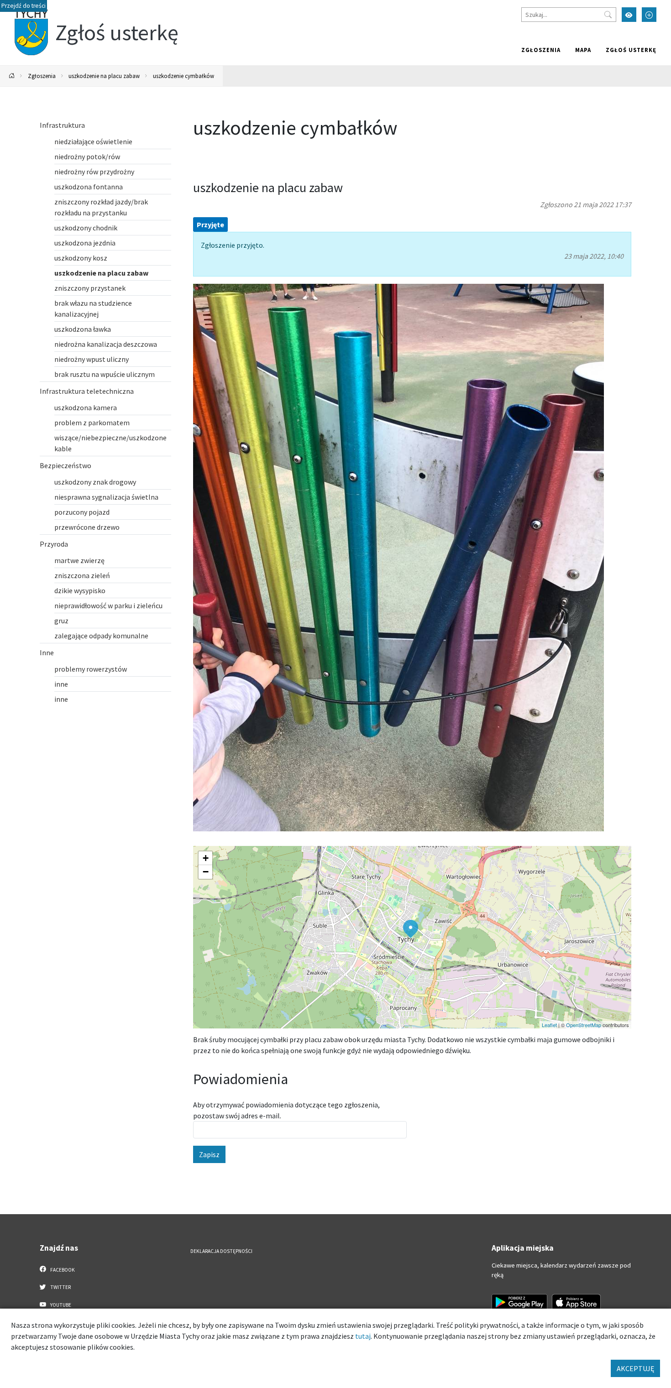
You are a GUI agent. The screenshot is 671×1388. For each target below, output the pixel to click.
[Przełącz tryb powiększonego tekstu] (649, 14)
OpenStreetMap (583, 1024)
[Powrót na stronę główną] (12, 76)
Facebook (62, 1270)
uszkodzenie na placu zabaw (104, 75)
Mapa (583, 49)
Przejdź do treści (23, 6)
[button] (410, 929)
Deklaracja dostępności (221, 1251)
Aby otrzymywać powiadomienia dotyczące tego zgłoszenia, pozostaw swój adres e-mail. (286, 1110)
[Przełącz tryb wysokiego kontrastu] (629, 14)
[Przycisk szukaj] (608, 14)
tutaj (363, 1336)
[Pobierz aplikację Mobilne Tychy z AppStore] (576, 1302)
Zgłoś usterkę (631, 49)
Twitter (60, 1287)
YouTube (60, 1305)
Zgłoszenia (541, 49)
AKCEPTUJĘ (635, 1368)
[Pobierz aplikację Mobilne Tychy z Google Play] (519, 1302)
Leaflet (549, 1024)
